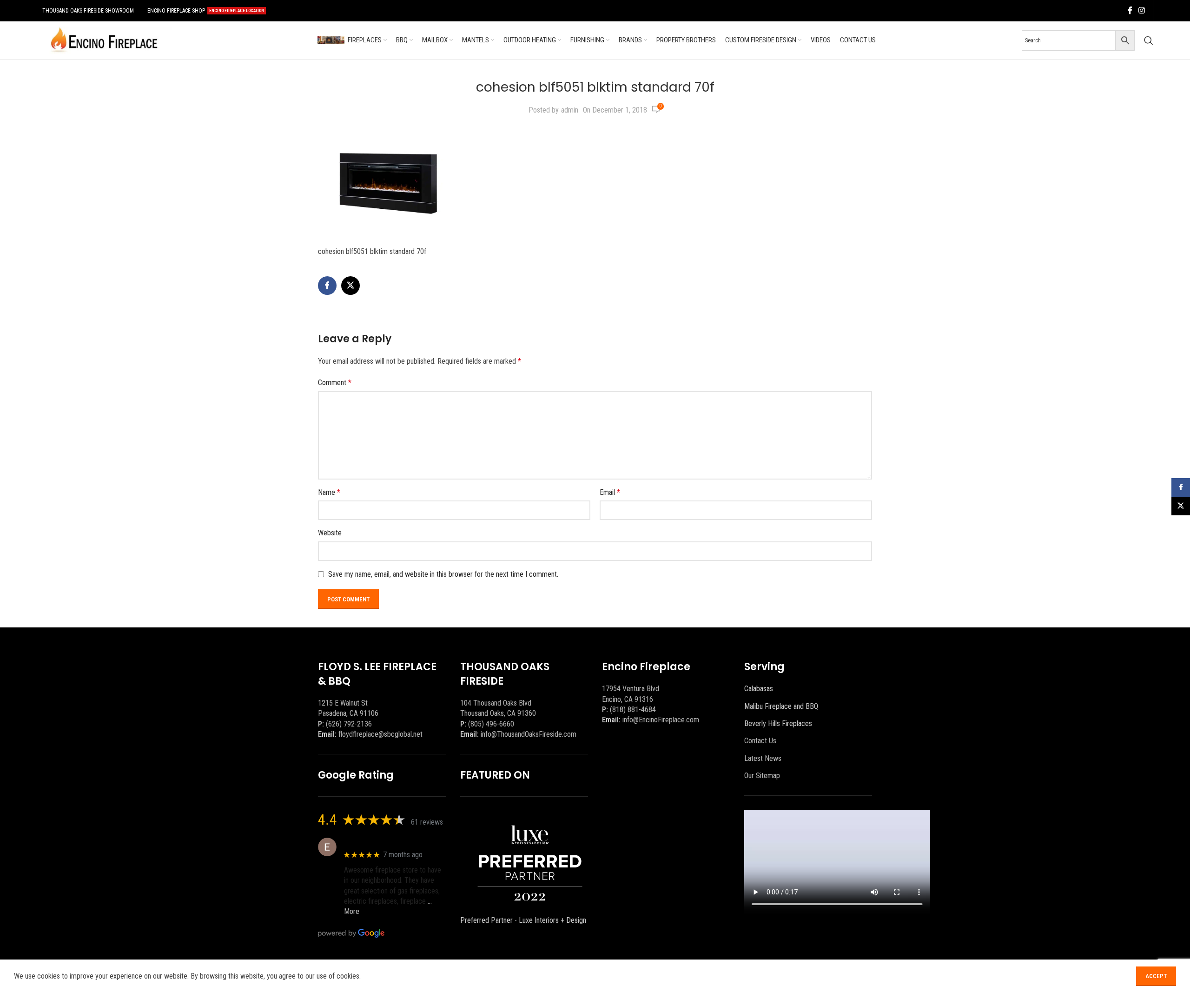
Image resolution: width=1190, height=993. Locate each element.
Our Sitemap (762, 775)
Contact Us (760, 740)
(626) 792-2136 (349, 724)
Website (330, 532)
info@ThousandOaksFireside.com (528, 734)
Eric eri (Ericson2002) (377, 842)
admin (569, 110)
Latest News (762, 758)
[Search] (1148, 40)
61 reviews (427, 822)
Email (610, 492)
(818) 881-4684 (633, 709)
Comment (334, 382)
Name (329, 492)
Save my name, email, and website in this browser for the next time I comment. (443, 574)
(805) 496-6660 (491, 724)
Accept (1156, 976)
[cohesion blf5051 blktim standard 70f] (387, 183)
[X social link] (350, 285)
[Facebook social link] (1130, 10)
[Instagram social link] (1142, 10)
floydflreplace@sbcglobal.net (380, 734)
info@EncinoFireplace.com (660, 719)
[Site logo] (104, 39)
